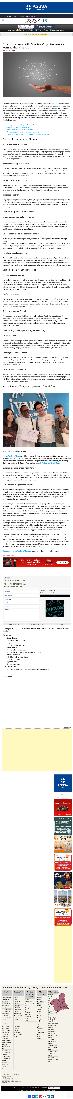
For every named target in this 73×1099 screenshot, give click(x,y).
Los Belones (6, 1029)
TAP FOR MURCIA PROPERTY (37, 38)
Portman (4, 1048)
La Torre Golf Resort (6, 1022)
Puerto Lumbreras (17, 1034)
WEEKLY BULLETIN (30, 20)
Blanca (39, 1009)
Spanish (58, 109)
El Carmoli (5, 1005)
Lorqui (39, 1023)
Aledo (15, 1003)
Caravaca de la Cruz (29, 1008)
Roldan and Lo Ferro (6, 1051)
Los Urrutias (6, 1033)
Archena (39, 1007)
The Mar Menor (7, 996)
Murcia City (40, 1033)
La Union (5, 1025)
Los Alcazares (6, 1027)
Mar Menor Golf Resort (5, 1037)
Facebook (59, 628)
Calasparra (28, 1005)
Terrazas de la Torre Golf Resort (6, 1068)
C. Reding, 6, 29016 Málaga (50, 466)
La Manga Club (6, 1013)
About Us (43, 1093)
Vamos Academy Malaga (12, 459)
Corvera (39, 1011)
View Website (14, 628)
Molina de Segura (40, 1026)
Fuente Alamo (18, 1017)
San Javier (5, 1054)
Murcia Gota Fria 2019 (8, 1083)
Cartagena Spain (6, 1079)
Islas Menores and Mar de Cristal (6, 1009)
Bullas (27, 1003)
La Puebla (5, 1019)
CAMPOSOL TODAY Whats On (10, 1078)
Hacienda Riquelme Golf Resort (41, 1019)
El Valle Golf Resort (40, 1014)
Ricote (39, 1040)
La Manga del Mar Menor (6, 1016)
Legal (38, 1093)
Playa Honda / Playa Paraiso (6, 1045)
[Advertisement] (37, 753)
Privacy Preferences (54, 1091)
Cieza (27, 1013)
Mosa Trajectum (40, 1030)
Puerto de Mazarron (17, 1030)
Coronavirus (5, 1081)
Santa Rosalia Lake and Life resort (6, 1062)
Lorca (15, 1025)
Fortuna (27, 1015)
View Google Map (36, 628)
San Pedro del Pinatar (6, 1057)
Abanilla (39, 1001)
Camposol (17, 1011)
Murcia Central (42, 996)
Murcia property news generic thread (12, 1084)
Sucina (39, 1042)
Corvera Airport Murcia (8, 1082)
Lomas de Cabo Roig (53, 1064)
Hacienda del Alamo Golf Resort (18, 1021)
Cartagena (5, 1003)
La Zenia (51, 1061)
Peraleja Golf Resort (41, 1036)
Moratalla (28, 1019)
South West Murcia (18, 996)
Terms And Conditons (22, 1093)
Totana (16, 1040)
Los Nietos (5, 1031)
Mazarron (17, 1027)
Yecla (27, 1024)
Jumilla (27, 1017)
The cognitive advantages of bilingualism (21, 128)
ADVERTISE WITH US (19, 20)
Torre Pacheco (6, 1072)
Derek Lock (9, 102)
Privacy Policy (32, 1093)
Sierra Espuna (18, 1037)
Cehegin (27, 1011)
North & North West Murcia (30, 997)
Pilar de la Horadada (5, 1041)
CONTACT (9, 20)
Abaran (39, 1003)
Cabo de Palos (6, 1001)
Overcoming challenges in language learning (22, 135)
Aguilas (16, 1001)
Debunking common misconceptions (19, 133)
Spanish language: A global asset (18, 131)
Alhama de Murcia (17, 1006)
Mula (26, 1022)
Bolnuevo (16, 1009)
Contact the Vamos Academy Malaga (16, 554)
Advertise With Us (51, 1093)
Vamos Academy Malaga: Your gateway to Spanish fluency (27, 138)
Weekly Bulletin (6, 1086)
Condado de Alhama (17, 1014)
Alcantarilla (40, 1005)
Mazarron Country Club (52, 1038)
